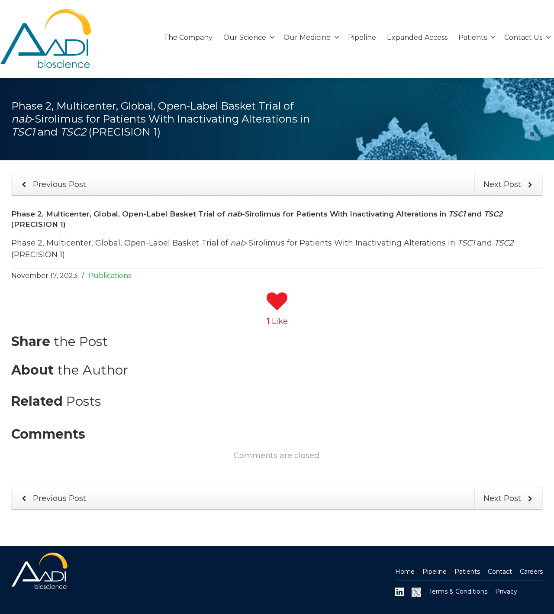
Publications (109, 275)
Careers (531, 571)
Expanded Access (417, 37)
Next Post (503, 184)
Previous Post (58, 184)
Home (405, 571)
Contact (500, 571)
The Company (188, 37)
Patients (467, 571)
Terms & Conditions (458, 591)
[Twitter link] (416, 591)
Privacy (506, 591)
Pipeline (362, 37)
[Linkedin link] (399, 591)
